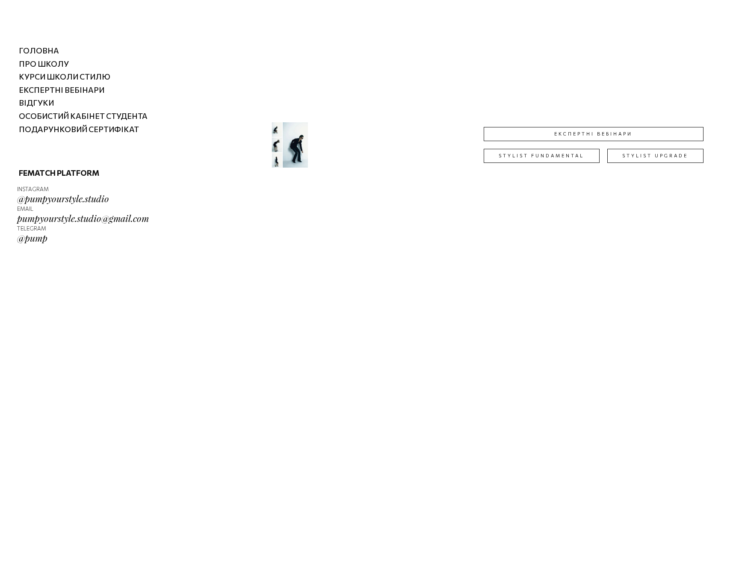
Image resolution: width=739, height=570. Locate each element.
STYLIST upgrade (655, 155)
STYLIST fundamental (541, 155)
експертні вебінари (593, 133)
